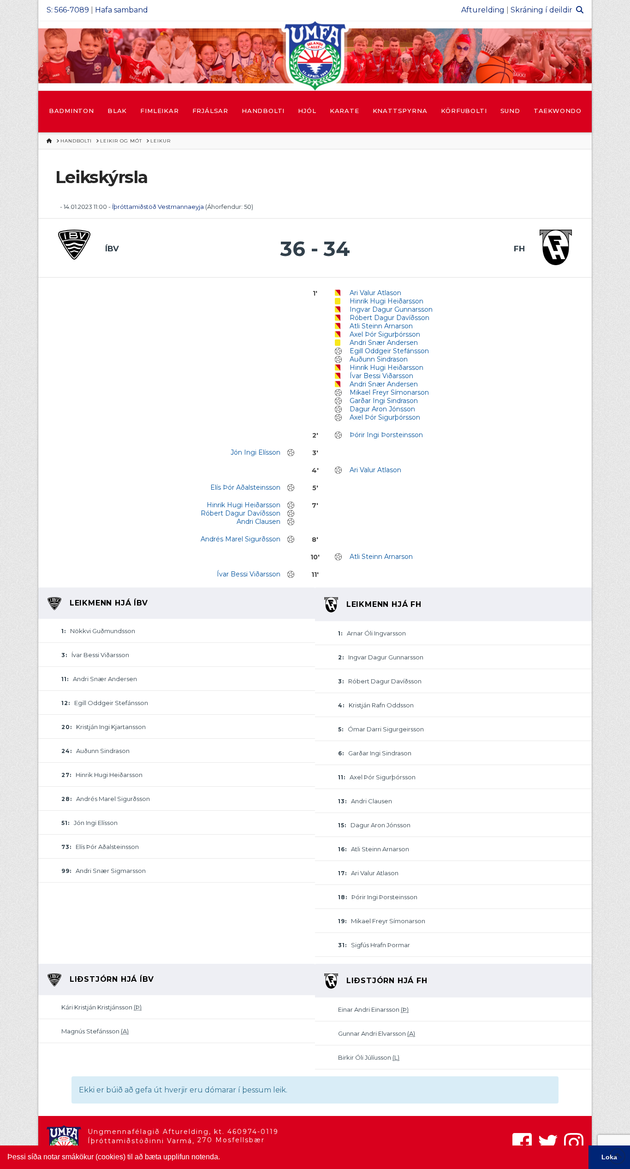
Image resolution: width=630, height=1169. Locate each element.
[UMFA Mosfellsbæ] (315, 55)
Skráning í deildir (541, 10)
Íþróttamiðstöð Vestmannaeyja (158, 206)
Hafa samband (121, 10)
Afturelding (483, 10)
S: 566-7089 (68, 10)
